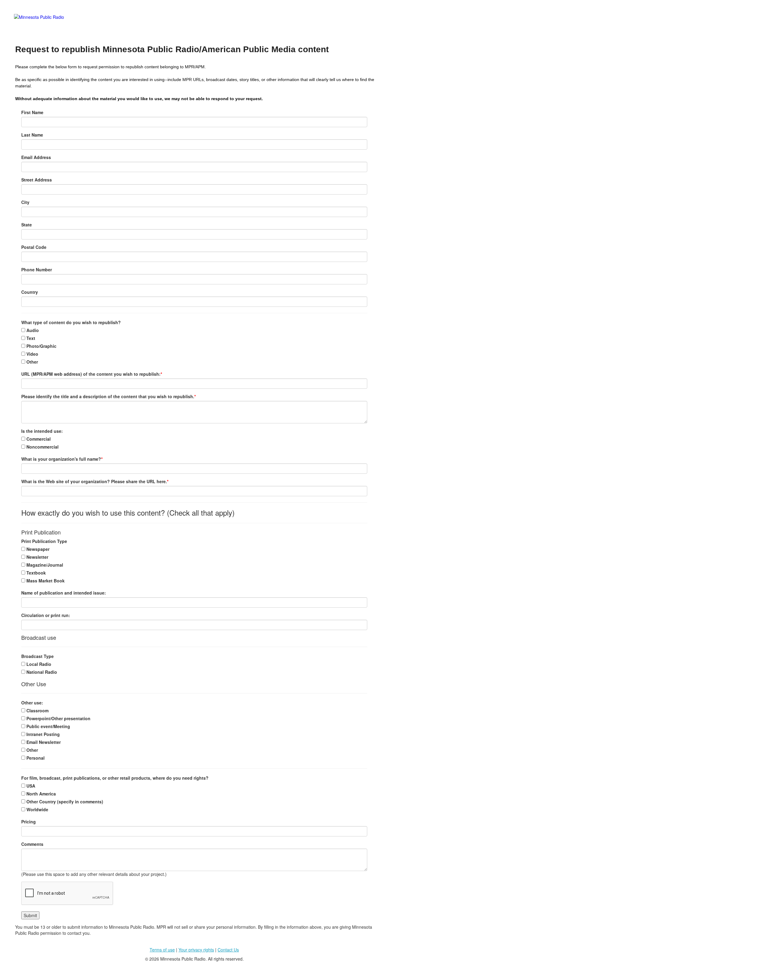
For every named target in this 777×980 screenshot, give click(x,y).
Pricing (28, 822)
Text (30, 338)
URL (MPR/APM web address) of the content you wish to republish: (91, 374)
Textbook (35, 573)
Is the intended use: (42, 431)
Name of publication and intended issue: (63, 593)
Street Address (36, 180)
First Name (32, 112)
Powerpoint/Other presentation (57, 718)
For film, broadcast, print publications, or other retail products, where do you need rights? (115, 778)
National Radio (41, 672)
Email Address (36, 157)
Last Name (32, 135)
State (26, 225)
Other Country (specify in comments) (64, 802)
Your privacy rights (196, 950)
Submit (30, 915)
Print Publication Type (44, 541)
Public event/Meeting (47, 726)
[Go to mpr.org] (196, 25)
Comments (32, 844)
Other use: (32, 703)
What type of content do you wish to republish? (71, 322)
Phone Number (36, 269)
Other (31, 362)
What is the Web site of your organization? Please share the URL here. (94, 481)
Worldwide (36, 809)
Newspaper (37, 549)
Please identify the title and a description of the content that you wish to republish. (108, 396)
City (25, 202)
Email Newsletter (43, 742)
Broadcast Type (37, 656)
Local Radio (38, 664)
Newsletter (36, 557)
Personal (35, 758)
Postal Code (33, 247)
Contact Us (228, 950)
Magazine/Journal (44, 565)
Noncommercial (42, 447)
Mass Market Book (45, 581)
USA (30, 786)
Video (31, 354)
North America (40, 794)
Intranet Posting (42, 734)
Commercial (38, 439)
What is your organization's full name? (62, 459)
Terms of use (162, 950)
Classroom (37, 710)
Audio (32, 330)
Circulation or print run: (45, 615)
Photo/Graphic (40, 346)
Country (29, 292)
